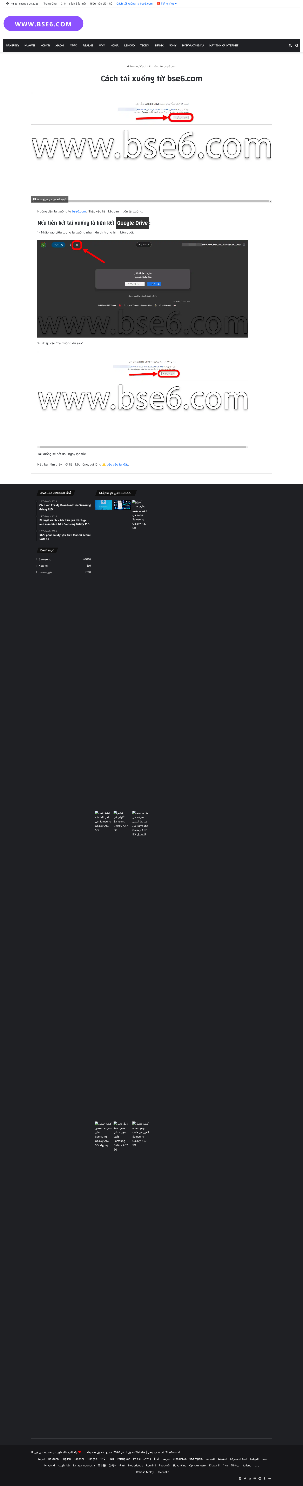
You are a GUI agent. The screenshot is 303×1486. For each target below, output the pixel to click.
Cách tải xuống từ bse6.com (134, 3)
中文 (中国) (107, 1458)
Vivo (102, 45)
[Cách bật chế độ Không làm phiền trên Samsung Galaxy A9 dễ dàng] (122, 505)
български (196, 1458)
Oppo (73, 45)
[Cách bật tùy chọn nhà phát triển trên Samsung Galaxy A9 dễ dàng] (103, 1276)
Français (92, 1458)
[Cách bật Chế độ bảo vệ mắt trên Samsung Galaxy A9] (140, 1276)
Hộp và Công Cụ (193, 45)
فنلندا (265, 1458)
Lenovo (129, 45)
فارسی (166, 1458)
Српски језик (197, 1465)
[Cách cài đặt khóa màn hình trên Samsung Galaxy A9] (103, 965)
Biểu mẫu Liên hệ (101, 3)
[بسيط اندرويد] (43, 23)
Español (79, 1458)
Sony (172, 45)
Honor (45, 45)
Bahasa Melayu (145, 1472)
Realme (88, 45)
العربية (41, 1458)
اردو (257, 1465)
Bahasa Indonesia (84, 1465)
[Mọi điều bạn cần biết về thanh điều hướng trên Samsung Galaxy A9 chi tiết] (140, 965)
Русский (164, 1465)
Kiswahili (214, 1465)
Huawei (30, 45)
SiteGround (172, 1452)
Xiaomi (60, 45)
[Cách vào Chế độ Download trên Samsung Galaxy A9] (103, 505)
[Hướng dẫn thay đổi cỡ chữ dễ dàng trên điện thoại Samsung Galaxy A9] (122, 1276)
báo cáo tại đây (117, 464)
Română (151, 1465)
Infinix (159, 45)
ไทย (225, 1465)
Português (123, 1458)
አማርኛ (147, 1458)
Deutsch (53, 1458)
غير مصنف (45, 572)
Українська (180, 1458)
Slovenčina (179, 1465)
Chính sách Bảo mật (73, 3)
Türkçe (235, 1465)
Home (133, 66)
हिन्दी (156, 1458)
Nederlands (135, 1465)
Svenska (163, 1472)
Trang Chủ (50, 3)
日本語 (102, 1465)
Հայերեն (64, 1465)
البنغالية (210, 1458)
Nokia (115, 45)
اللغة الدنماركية (238, 1458)
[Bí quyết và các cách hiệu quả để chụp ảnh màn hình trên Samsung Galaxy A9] (140, 654)
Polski (137, 1458)
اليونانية (254, 1458)
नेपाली (122, 1465)
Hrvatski (49, 1465)
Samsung (12, 45)
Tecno (144, 45)
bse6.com (79, 211)
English (66, 1458)
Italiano (246, 1465)
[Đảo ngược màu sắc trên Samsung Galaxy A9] (122, 965)
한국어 (113, 1465)
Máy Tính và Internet (223, 45)
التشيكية (222, 1458)
